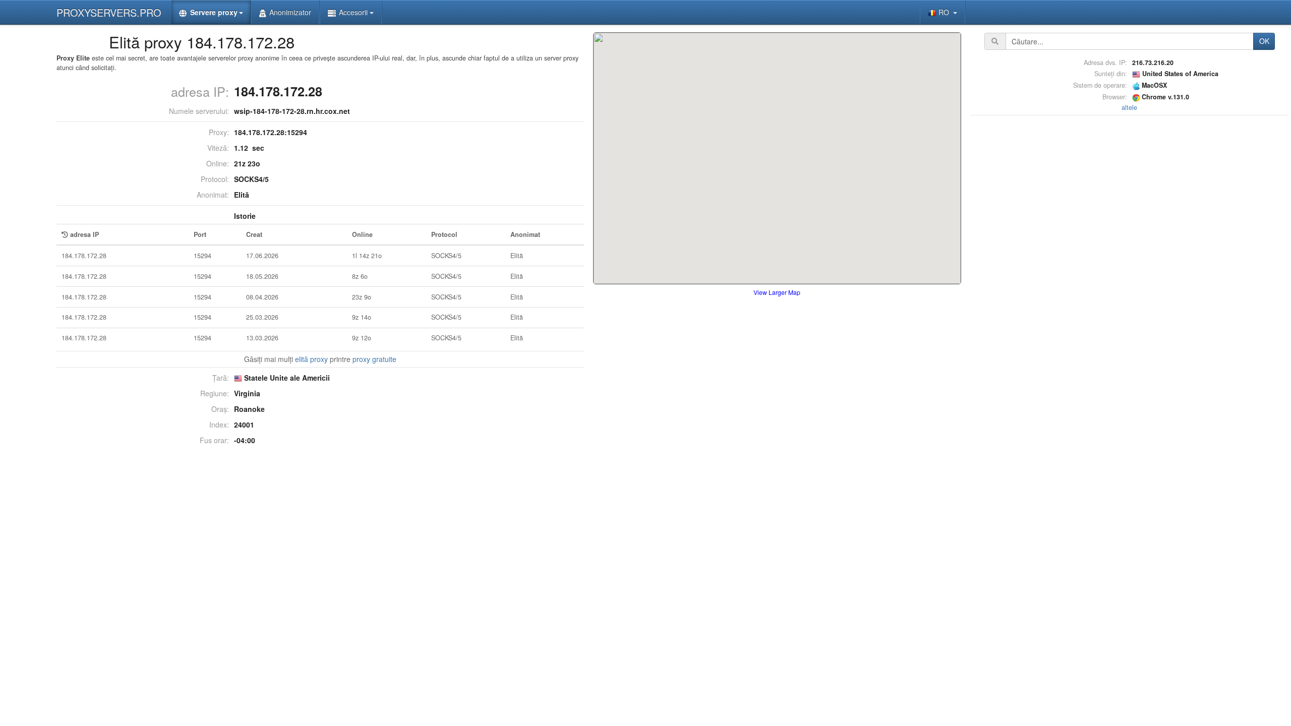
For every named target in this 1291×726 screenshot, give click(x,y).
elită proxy (311, 359)
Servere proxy (214, 12)
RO (944, 12)
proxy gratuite (374, 359)
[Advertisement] (1129, 269)
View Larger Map (776, 292)
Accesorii (353, 12)
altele (1129, 107)
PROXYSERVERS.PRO (108, 12)
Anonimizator (290, 12)
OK (1264, 41)
